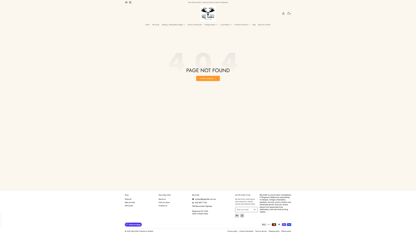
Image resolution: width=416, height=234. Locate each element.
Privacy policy (232, 231)
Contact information (246, 231)
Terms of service (261, 231)
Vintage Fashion (209, 25)
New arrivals (130, 202)
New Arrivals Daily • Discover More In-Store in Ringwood (208, 2)
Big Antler (134, 231)
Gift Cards (129, 206)
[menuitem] (140, 199)
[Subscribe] (254, 209)
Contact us (162, 206)
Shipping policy (274, 231)
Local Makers (225, 25)
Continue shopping (206, 78)
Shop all (128, 199)
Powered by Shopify (146, 231)
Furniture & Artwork (241, 25)
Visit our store (164, 202)
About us (162, 199)
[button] (288, 13)
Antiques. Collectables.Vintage (172, 25)
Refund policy (286, 231)
